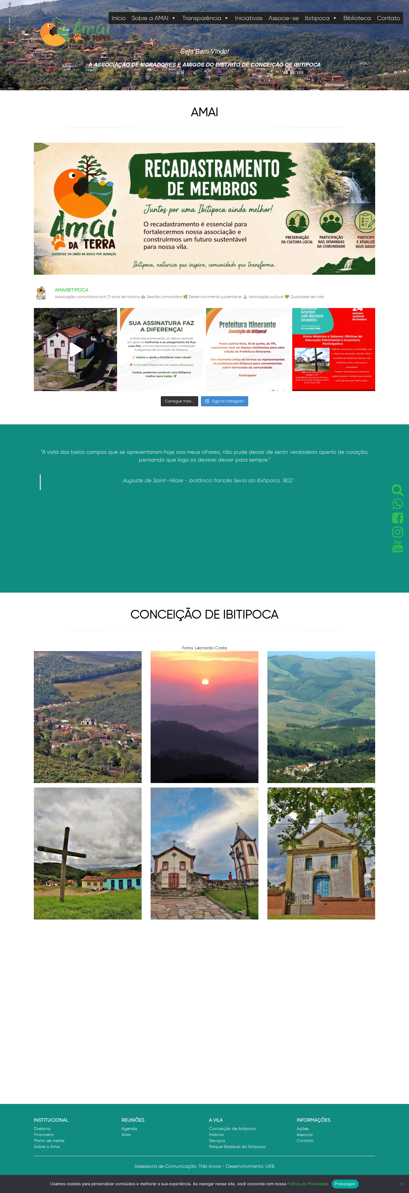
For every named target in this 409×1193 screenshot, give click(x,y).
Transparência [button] (201, 18)
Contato (388, 18)
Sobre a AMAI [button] (150, 18)
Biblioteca (357, 18)
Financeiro (44, 1134)
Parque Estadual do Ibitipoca (237, 1146)
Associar (305, 1134)
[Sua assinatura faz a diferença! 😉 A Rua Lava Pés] (161, 349)
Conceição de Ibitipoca (232, 1128)
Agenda (129, 1128)
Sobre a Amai (47, 1146)
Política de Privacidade (308, 1183)
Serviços (217, 1140)
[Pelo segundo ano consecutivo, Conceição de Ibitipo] (75, 349)
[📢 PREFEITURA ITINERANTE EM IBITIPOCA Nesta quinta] (247, 349)
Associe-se (284, 18)
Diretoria (42, 1128)
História (216, 1134)
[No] (402, 1184)
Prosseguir (345, 1183)
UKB (270, 1166)
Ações (303, 1128)
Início (119, 18)
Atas (126, 1134)
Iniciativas (249, 18)
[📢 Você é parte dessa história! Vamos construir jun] (333, 349)
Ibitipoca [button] (317, 18)
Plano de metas (49, 1140)
